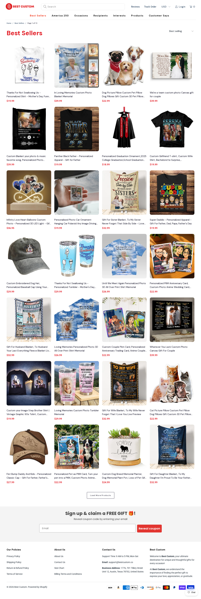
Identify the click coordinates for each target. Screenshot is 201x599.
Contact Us (59, 562)
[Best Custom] (20, 7)
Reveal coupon (149, 528)
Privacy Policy (13, 556)
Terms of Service (14, 574)
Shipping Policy (14, 562)
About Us (58, 556)
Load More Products (100, 495)
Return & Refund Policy (18, 568)
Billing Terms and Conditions (68, 574)
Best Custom (20, 587)
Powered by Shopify (37, 587)
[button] (81, 16)
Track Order (150, 6)
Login (182, 6)
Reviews (135, 6)
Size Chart (59, 568)
